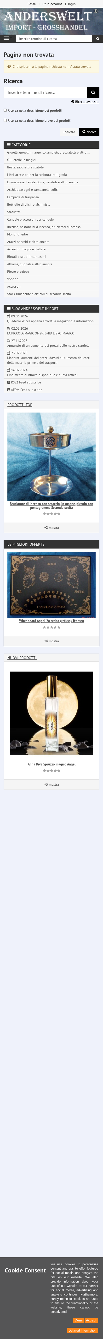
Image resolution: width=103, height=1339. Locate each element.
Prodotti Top (19, 404)
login (72, 4)
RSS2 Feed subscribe (25, 382)
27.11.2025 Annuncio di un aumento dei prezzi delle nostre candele (48, 343)
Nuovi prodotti (22, 657)
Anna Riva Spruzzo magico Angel (51, 764)
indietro (69, 132)
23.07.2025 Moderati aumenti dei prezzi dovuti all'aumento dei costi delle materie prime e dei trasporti (48, 358)
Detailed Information (82, 1330)
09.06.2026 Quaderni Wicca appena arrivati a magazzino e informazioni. (51, 318)
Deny (79, 1320)
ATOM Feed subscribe (26, 390)
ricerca (91, 132)
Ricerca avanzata (86, 101)
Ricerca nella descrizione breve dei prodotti (39, 120)
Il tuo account (52, 4)
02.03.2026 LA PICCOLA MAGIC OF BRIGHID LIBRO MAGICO (40, 330)
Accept (91, 1320)
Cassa (32, 4)
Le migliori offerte (26, 544)
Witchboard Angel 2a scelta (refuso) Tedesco (51, 621)
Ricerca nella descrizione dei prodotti (35, 110)
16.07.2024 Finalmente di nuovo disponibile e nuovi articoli (42, 372)
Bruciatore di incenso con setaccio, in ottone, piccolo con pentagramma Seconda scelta (51, 506)
